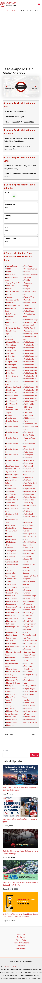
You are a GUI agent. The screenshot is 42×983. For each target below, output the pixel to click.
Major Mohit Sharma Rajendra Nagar (11, 663)
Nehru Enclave (29, 308)
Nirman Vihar (29, 331)
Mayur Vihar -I (11, 694)
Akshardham (11, 274)
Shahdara (27, 593)
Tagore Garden (30, 655)
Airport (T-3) (11, 272)
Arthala (9, 288)
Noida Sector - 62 (31, 393)
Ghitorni (9, 486)
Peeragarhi (28, 455)
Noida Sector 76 (30, 396)
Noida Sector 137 (31, 345)
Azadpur (9, 297)
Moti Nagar (28, 266)
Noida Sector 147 (31, 362)
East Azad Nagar (12, 466)
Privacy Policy (21, 940)
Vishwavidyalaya (30, 711)
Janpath (9, 570)
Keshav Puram (12, 618)
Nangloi (27, 288)
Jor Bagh (9, 590)
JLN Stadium (11, 584)
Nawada (27, 300)
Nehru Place (29, 311)
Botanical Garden (13, 328)
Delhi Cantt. (10, 370)
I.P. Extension (11, 542)
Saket (26, 531)
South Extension (30, 641)
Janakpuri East (12, 562)
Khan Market (11, 621)
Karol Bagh (10, 610)
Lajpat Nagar (11, 638)
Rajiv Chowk (29, 494)
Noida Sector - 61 (31, 390)
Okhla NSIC (28, 413)
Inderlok (9, 536)
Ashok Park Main (12, 291)
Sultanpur (27, 649)
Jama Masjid (11, 553)
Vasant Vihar (29, 703)
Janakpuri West (12, 565)
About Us (21, 934)
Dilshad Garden (12, 396)
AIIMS (8, 269)
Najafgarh (28, 283)
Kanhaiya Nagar (12, 601)
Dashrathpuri (11, 365)
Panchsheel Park (30, 424)
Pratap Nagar (29, 460)
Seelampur (28, 587)
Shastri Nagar (29, 612)
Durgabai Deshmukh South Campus (11, 410)
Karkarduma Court (13, 607)
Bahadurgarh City (13, 305)
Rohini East (28, 514)
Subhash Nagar (30, 644)
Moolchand (10, 725)
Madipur (9, 649)
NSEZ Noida (29, 404)
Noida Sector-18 (30, 373)
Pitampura (28, 458)
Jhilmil (8, 581)
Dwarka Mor (11, 418)
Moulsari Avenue (30, 269)
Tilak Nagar (28, 669)
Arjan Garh (10, 286)
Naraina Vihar (29, 297)
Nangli (26, 286)
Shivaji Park (28, 621)
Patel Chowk (29, 449)
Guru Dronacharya (13, 505)
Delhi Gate (10, 373)
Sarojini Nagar (29, 551)
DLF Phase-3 (11, 404)
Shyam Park (28, 627)
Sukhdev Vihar (29, 646)
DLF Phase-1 (11, 398)
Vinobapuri (28, 708)
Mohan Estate (11, 720)
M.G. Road (10, 708)
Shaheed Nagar (30, 596)
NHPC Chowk (29, 328)
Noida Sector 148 (31, 365)
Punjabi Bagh (29, 469)
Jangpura (10, 567)
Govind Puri (10, 497)
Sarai (26, 539)
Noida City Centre (31, 334)
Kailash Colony (12, 593)
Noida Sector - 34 (31, 376)
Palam (26, 421)
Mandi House (11, 677)
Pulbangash (28, 466)
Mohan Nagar (11, 722)
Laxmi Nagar (11, 644)
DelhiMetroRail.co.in (12, 967)
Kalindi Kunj (10, 596)
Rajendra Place (30, 491)
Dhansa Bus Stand (13, 387)
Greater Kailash (12, 500)
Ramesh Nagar (30, 505)
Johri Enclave (11, 587)
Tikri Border (28, 663)
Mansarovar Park (13, 680)
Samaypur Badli (30, 534)
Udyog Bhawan (30, 686)
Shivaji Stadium (30, 624)
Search (5, 751)
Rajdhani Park (29, 489)
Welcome (28, 714)
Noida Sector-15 (30, 367)
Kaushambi (10, 615)
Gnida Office (11, 489)
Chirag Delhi (11, 351)
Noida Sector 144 (31, 353)
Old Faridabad (29, 418)
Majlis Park (10, 658)
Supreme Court (30, 652)
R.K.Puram (28, 511)
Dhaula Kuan (11, 390)
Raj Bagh (27, 480)
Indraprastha (11, 539)
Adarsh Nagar (11, 266)
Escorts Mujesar (12, 475)
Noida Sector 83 (30, 401)
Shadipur (27, 590)
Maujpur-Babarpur (13, 683)
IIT (7, 534)
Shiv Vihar (28, 618)
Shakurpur (28, 604)
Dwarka (9, 415)
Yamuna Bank (29, 717)
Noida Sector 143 (31, 351)
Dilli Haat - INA (12, 393)
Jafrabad (9, 548)
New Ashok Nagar (31, 320)
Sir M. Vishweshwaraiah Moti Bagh (29, 635)
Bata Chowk (11, 314)
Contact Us (21, 946)
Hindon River (11, 528)
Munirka (27, 280)
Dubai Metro (21, 948)
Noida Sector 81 (30, 398)
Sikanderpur (28, 629)
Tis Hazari (28, 672)
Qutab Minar (29, 477)
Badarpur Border (12, 300)
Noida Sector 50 (30, 379)
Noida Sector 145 (31, 356)
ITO (7, 545)
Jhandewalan (11, 579)
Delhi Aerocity (11, 367)
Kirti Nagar (10, 624)
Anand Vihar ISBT (13, 283)
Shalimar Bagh (29, 607)
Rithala (26, 508)
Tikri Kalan (28, 666)
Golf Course (11, 494)
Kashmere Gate (12, 612)
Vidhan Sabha (29, 706)
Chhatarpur (10, 348)
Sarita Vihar (28, 548)
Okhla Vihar (28, 415)
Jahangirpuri (11, 551)
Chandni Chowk (12, 342)
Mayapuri (9, 686)
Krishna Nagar (11, 635)
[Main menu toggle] (39, 4)
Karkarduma (11, 604)
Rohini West (28, 522)
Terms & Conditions (21, 943)
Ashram (9, 294)
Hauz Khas (10, 525)
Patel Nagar (28, 452)
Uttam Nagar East (31, 691)
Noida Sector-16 (30, 370)
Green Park (10, 503)
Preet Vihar (28, 463)
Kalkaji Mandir (11, 598)
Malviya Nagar (11, 669)
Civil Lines (10, 353)
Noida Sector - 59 (31, 387)
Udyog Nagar (29, 689)
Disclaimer (21, 937)
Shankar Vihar (29, 610)
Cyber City (10, 356)
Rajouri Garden (30, 497)
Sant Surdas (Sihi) (31, 536)
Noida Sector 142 (30, 348)
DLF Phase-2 (11, 401)
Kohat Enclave (11, 632)
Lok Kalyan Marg (12, 646)
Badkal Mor (10, 303)
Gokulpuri (10, 491)
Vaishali (27, 700)
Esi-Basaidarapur (13, 477)
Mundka (27, 272)
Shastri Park (28, 615)
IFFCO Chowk (11, 531)
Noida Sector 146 (31, 359)
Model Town (11, 717)
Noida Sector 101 (30, 342)
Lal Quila (9, 641)
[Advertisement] (21, 34)
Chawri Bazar (11, 345)
